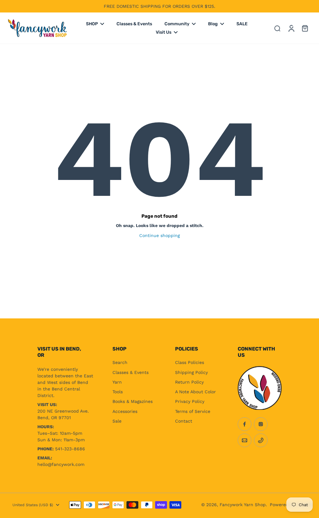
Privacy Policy (189, 401)
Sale (116, 421)
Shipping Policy (191, 372)
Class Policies (189, 362)
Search (119, 362)
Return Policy (189, 382)
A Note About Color (195, 391)
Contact (183, 421)
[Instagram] (261, 424)
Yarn (117, 382)
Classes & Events (130, 372)
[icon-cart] (305, 28)
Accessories (124, 411)
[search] (277, 28)
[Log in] (291, 28)
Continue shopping (159, 235)
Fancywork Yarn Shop (243, 504)
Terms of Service (192, 411)
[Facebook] (244, 424)
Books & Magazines (132, 401)
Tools (117, 391)
